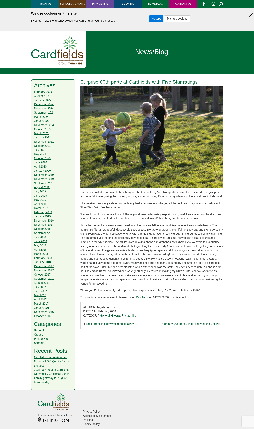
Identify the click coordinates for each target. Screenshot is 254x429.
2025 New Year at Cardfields (51, 369)
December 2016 (44, 311)
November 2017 (44, 270)
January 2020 (42, 170)
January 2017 (42, 307)
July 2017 (40, 287)
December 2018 (44, 220)
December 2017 (44, 266)
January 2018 (42, 262)
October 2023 (42, 129)
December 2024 (44, 104)
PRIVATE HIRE (100, 3)
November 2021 (44, 141)
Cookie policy (91, 424)
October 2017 (42, 274)
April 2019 (40, 203)
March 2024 (41, 116)
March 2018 (41, 253)
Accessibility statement (97, 415)
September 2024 (44, 112)
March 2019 (41, 208)
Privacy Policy (91, 411)
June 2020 (40, 162)
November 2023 (44, 125)
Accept (156, 18)
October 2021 (42, 145)
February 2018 (43, 257)
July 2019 (40, 191)
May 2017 (40, 295)
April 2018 (40, 249)
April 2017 (40, 299)
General (105, 315)
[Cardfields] (57, 50)
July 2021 (40, 149)
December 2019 (44, 174)
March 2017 (41, 303)
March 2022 (41, 133)
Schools (39, 342)
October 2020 (42, 158)
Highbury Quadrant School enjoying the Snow (190, 323)
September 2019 (44, 183)
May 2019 (40, 199)
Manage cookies (177, 18)
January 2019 (42, 216)
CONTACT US (183, 3)
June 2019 (40, 195)
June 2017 (40, 291)
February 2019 (43, 212)
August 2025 (42, 95)
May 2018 (40, 245)
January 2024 (42, 120)
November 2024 (44, 108)
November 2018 (44, 224)
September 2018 (44, 233)
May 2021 (40, 154)
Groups (115, 315)
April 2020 (40, 166)
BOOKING (128, 3)
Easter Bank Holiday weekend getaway (110, 323)
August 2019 (42, 187)
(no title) (39, 365)
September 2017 (44, 278)
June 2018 (40, 241)
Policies (88, 419)
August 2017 (42, 282)
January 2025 (42, 100)
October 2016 (42, 316)
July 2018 (40, 237)
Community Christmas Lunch (51, 373)
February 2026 (43, 91)
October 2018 (42, 228)
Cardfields (142, 297)
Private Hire (129, 315)
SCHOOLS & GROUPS (72, 3)
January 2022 (42, 137)
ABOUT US (45, 3)
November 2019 (44, 179)
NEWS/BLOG (155, 3)
